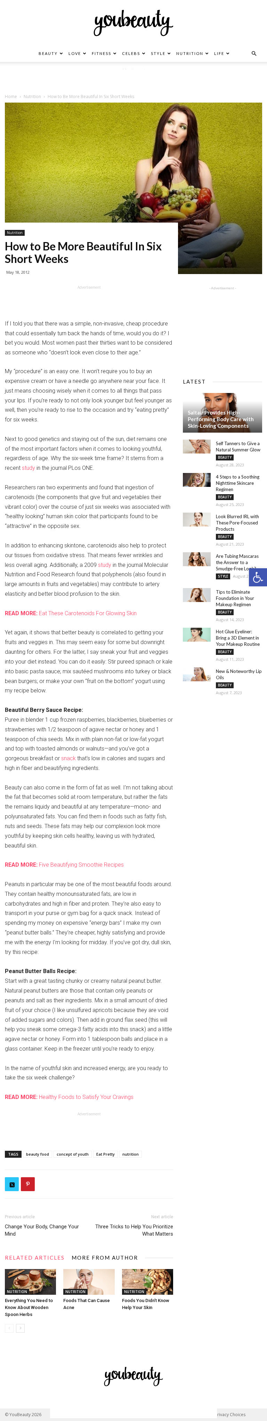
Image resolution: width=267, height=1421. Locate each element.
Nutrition (189, 53)
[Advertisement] (133, 79)
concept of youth (73, 1154)
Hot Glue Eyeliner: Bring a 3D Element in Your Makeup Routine (238, 638)
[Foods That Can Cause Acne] (88, 1282)
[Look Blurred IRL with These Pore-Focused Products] (197, 520)
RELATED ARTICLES (35, 1257)
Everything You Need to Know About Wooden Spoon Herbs (29, 1307)
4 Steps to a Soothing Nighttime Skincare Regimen (237, 483)
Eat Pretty (105, 1154)
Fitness (101, 53)
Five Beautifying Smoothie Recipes (64, 864)
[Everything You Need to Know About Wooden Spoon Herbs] (30, 1282)
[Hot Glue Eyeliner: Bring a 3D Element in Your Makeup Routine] (197, 635)
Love (74, 53)
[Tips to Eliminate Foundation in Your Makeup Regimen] (197, 595)
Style (158, 53)
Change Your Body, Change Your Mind (42, 1230)
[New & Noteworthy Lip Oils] (197, 674)
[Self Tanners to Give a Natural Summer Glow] (197, 446)
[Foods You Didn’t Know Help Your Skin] (147, 1282)
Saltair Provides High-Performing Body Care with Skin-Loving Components (221, 419)
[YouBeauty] (133, 23)
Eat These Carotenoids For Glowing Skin (71, 613)
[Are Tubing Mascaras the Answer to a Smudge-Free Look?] (197, 559)
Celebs (131, 53)
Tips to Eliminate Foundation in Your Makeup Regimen (235, 598)
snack (68, 758)
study (28, 468)
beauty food (37, 1154)
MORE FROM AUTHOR (105, 1257)
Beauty (48, 53)
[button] (258, 577)
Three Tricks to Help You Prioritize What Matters (134, 1230)
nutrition (130, 1154)
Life (219, 53)
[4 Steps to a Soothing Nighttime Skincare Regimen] (197, 480)
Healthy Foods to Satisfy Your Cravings (69, 1097)
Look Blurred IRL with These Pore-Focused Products (237, 523)
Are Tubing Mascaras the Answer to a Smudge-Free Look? (237, 562)
